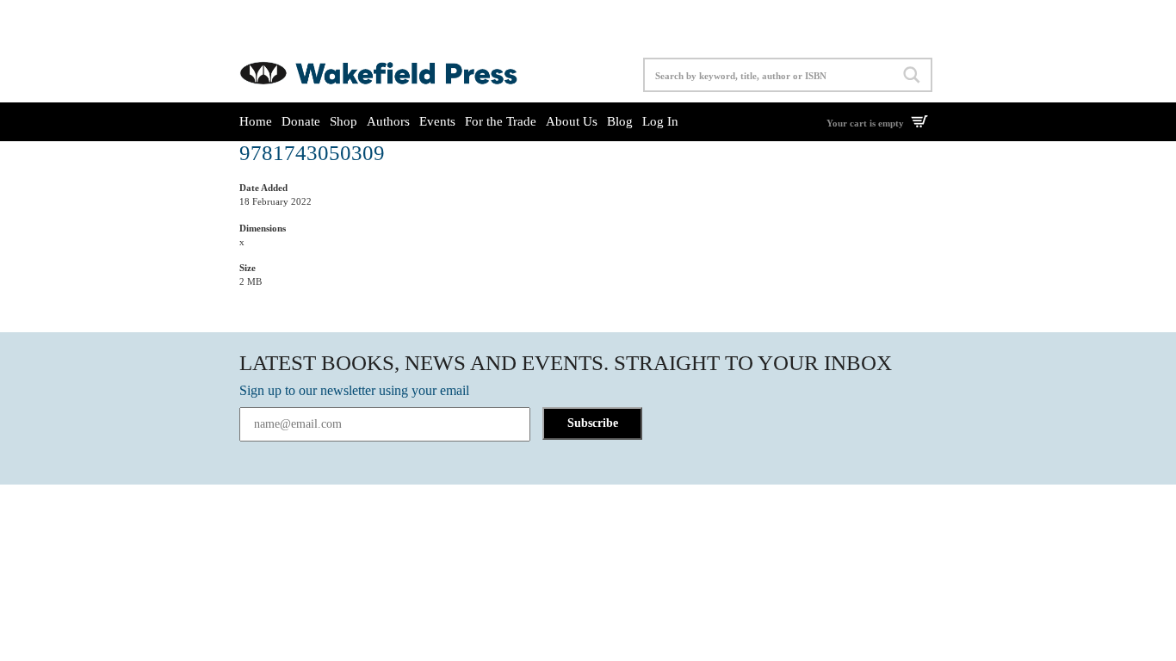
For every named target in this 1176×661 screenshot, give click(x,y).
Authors (388, 121)
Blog (620, 121)
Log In (660, 121)
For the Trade (500, 121)
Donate (301, 121)
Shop (343, 121)
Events (437, 121)
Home (255, 121)
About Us (571, 121)
